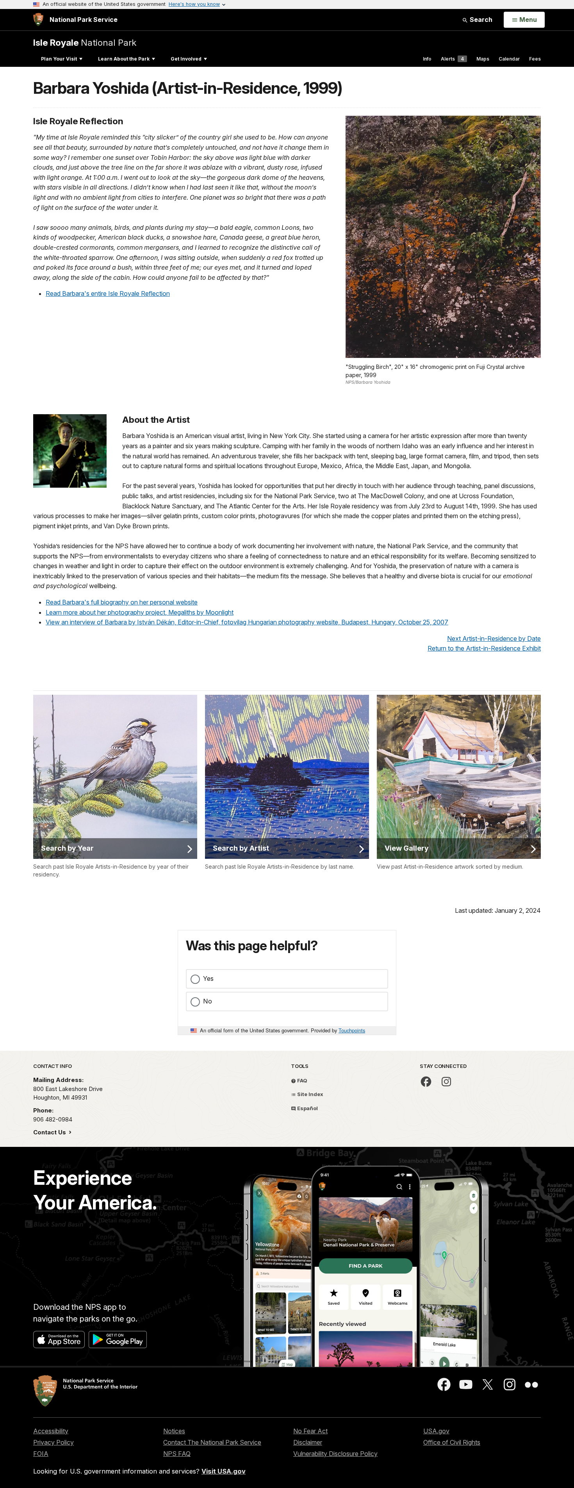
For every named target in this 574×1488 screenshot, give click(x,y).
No (207, 1001)
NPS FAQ (177, 1454)
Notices (174, 1431)
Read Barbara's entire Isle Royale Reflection (108, 293)
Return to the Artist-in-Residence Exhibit (484, 648)
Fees (535, 59)
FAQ (301, 1080)
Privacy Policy (53, 1442)
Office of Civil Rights (451, 1442)
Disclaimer (307, 1442)
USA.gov (436, 1431)
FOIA (40, 1454)
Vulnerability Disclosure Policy (335, 1454)
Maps (482, 59)
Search (480, 19)
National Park (84, 42)
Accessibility (50, 1431)
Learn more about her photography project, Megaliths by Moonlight (140, 612)
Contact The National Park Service (212, 1442)
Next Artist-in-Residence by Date (494, 638)
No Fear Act (310, 1431)
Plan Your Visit (59, 59)
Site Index (309, 1094)
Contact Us (50, 1132)
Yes (208, 978)
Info (427, 59)
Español (307, 1108)
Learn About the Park (124, 59)
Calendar (509, 59)
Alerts (452, 59)
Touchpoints (352, 1030)
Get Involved (186, 59)
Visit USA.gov (223, 1471)
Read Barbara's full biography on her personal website (122, 602)
